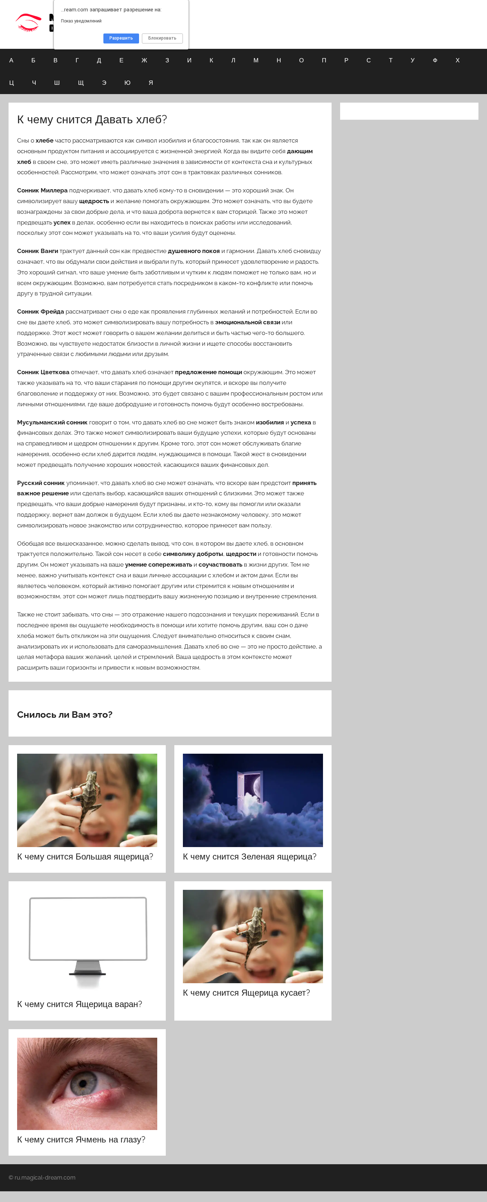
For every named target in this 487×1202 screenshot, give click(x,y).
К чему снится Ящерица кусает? (246, 992)
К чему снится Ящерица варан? (79, 1004)
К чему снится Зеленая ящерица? (250, 856)
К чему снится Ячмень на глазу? (81, 1139)
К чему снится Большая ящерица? (85, 856)
